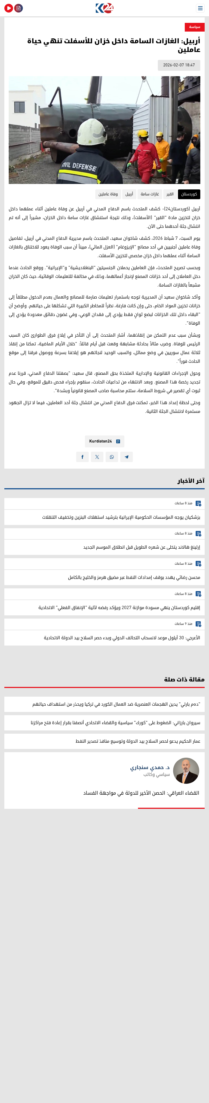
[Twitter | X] (97, 457)
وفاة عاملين (108, 194)
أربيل (129, 194)
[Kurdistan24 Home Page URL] (104, 8)
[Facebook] (82, 457)
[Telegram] (126, 457)
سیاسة (194, 27)
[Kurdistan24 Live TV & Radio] (8, 8)
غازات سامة (150, 194)
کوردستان (189, 194)
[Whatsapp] (112, 457)
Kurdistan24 (100, 441)
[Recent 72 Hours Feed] (18, 8)
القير (170, 194)
